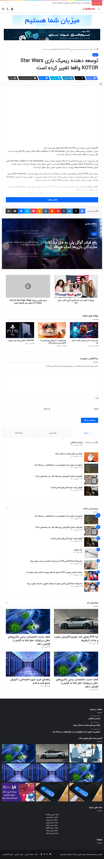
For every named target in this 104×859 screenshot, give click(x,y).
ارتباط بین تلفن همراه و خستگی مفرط (68, 453)
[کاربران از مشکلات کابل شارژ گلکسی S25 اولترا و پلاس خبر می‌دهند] (85, 792)
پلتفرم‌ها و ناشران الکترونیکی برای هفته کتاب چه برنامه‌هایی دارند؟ (58, 476)
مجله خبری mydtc (52, 828)
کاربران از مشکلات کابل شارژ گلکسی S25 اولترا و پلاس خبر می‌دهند (67, 3)
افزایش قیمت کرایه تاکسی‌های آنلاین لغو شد (66, 487)
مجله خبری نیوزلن (52, 822)
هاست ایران (29, 854)
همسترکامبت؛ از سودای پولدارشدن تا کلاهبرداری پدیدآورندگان (53, 341)
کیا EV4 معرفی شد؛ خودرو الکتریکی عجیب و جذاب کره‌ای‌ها (76, 638)
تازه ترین (52, 432)
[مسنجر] (21, 211)
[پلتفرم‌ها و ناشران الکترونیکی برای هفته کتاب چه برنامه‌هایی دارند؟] (91, 479)
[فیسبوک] (82, 211)
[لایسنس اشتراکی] (91, 446)
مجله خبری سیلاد (52, 830)
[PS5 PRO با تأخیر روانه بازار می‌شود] (20, 330)
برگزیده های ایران (52, 817)
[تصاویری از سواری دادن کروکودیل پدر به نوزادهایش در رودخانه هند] (91, 468)
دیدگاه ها (19, 432)
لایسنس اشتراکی (76, 442)
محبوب (86, 432)
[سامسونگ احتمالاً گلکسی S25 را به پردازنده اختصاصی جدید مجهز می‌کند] (91, 564)
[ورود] (12, 10)
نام (96, 398)
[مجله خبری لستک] (89, 9)
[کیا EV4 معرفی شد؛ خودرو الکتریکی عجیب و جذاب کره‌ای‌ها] (76, 621)
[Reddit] (52, 211)
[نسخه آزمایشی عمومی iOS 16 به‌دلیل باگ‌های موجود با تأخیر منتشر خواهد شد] (91, 576)
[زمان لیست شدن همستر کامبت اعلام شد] (84, 330)
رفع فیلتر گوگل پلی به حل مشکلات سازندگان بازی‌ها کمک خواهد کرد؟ (71, 244)
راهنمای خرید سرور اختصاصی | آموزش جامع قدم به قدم (30, 681)
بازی (90, 49)
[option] (52, 243)
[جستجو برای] (3, 10)
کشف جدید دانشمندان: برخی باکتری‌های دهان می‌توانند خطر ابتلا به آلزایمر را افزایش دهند (29, 640)
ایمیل (95, 408)
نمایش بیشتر (52, 199)
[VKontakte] (45, 211)
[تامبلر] (64, 211)
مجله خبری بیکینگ (52, 814)
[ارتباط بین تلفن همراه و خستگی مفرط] (91, 457)
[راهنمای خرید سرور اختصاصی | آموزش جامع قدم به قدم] (28, 664)
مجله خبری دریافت (52, 833)
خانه (95, 49)
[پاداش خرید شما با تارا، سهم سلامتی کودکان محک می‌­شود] (18, 792)
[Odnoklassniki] (39, 211)
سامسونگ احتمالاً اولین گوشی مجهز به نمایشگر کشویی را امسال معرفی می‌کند (54, 583)
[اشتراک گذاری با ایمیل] (15, 211)
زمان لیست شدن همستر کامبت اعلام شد (85, 341)
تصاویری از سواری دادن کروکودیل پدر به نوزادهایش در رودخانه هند (58, 465)
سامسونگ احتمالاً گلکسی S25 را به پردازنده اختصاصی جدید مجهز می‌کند (56, 561)
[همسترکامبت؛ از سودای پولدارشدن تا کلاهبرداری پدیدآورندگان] (52, 330)
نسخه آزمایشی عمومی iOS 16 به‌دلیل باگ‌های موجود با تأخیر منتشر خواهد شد (54, 572)
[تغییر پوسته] (7, 10)
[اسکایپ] (27, 211)
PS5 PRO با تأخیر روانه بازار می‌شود (21, 340)
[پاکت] (33, 211)
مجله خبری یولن (52, 820)
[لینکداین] (70, 211)
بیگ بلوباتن (78, 549)
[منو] (99, 10)
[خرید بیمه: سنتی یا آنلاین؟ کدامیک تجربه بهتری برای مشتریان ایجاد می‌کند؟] (85, 753)
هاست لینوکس (71, 854)
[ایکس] (76, 211)
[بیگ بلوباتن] (91, 553)
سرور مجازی (82, 854)
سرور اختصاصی (8, 854)
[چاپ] (9, 211)
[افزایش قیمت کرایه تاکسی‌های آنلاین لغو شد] (91, 491)
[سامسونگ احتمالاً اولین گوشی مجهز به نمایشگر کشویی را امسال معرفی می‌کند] (91, 587)
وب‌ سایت (47, 408)
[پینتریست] (58, 211)
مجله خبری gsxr (52, 825)
